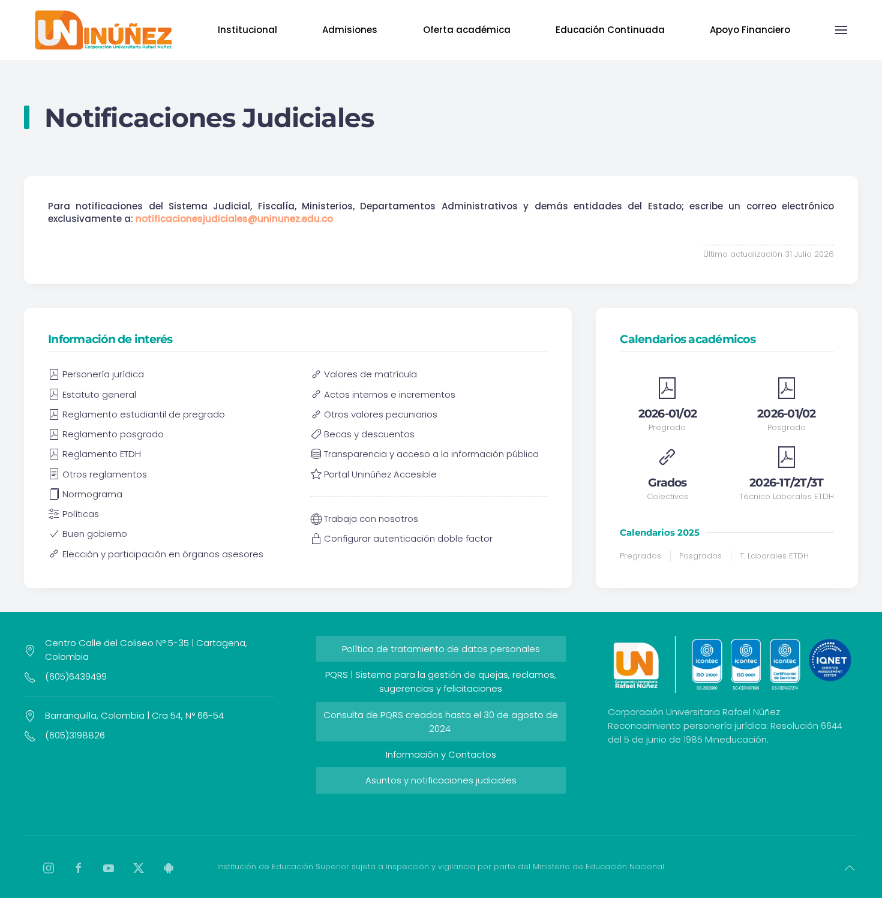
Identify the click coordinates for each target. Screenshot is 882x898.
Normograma (92, 494)
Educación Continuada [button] (610, 29)
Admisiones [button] (349, 29)
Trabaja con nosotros (371, 518)
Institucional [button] (247, 29)
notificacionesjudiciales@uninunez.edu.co (234, 218)
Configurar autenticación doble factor (408, 538)
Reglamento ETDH (101, 454)
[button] (841, 30)
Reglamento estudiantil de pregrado (143, 414)
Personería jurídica (103, 374)
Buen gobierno (94, 533)
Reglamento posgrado (113, 434)
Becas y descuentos (369, 434)
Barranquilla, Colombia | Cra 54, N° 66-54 (134, 715)
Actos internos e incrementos (389, 394)
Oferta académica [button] (467, 29)
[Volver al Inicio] (103, 30)
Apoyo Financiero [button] (750, 29)
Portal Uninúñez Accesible (380, 474)
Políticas (80, 513)
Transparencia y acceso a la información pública (431, 454)
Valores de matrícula (370, 374)
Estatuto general (99, 394)
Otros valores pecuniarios (380, 414)
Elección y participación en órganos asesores (162, 554)
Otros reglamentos (104, 474)
